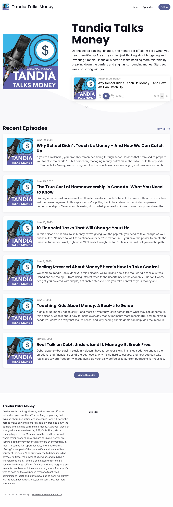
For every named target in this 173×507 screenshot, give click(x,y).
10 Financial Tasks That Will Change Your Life (83, 228)
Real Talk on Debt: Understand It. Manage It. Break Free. (94, 344)
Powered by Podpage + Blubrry (47, 494)
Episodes (148, 7)
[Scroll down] (86, 108)
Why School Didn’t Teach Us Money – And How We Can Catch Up (100, 148)
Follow (164, 7)
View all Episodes (86, 375)
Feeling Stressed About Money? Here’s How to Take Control (98, 267)
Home (135, 7)
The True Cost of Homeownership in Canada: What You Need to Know (100, 189)
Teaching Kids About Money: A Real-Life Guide (85, 305)
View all (161, 128)
